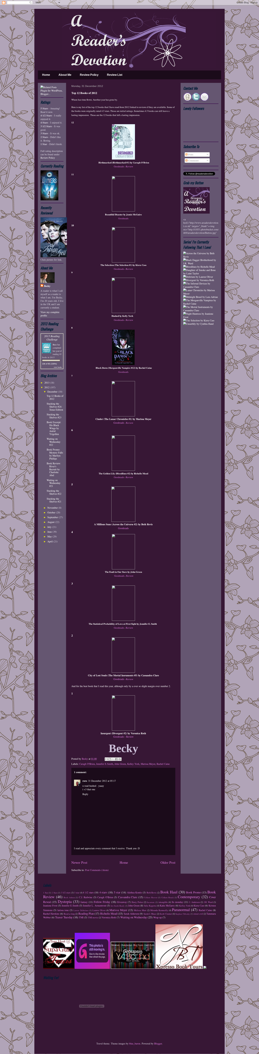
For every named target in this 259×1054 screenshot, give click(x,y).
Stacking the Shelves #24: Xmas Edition (55, 406)
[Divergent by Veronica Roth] (198, 280)
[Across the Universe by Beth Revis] (200, 256)
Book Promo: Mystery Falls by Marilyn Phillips (55, 454)
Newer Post (79, 862)
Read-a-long (69, 913)
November (52, 507)
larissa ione (63, 910)
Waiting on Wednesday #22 (53, 441)
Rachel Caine (163, 764)
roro (84, 781)
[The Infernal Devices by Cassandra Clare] (200, 286)
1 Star (45, 892)
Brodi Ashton (69, 897)
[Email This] (106, 759)
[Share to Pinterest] (120, 759)
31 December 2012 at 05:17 (102, 780)
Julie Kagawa (150, 905)
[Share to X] (113, 759)
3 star (76, 892)
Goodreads (119, 166)
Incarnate (151, 902)
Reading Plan (86, 913)
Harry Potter (137, 902)
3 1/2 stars (65, 892)
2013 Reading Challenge (52, 337)
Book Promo (193, 892)
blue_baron (134, 1043)
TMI (81, 917)
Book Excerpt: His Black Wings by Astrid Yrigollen (54, 428)
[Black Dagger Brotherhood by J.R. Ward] (200, 263)
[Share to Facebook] (116, 759)
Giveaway (122, 902)
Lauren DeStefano (80, 910)
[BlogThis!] (110, 759)
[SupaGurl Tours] (58, 968)
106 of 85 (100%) (49, 364)
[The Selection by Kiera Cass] (198, 320)
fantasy (84, 902)
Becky (85, 758)
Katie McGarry (167, 905)
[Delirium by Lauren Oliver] (198, 276)
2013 (47, 382)
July (49, 527)
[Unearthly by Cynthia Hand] (198, 323)
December (52, 391)
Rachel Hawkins (51, 913)
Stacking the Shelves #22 (54, 492)
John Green (120, 764)
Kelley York (133, 764)
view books (58, 367)
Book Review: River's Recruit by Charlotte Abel (54, 469)
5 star (117, 892)
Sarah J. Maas (150, 913)
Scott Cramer (166, 913)
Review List (114, 74)
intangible (163, 902)
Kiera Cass (199, 905)
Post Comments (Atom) (97, 870)
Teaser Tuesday (64, 917)
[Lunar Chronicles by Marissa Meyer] (200, 293)
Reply (85, 794)
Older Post (168, 862)
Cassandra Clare (127, 897)
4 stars (103, 892)
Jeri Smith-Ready (118, 905)
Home (46, 74)
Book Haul (169, 891)
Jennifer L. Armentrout (94, 905)
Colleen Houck (167, 897)
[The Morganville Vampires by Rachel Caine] (200, 303)
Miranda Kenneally (159, 910)
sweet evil (198, 913)
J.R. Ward (208, 902)
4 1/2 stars (88, 892)
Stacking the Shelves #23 (54, 416)
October (51, 512)
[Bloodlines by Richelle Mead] (199, 266)
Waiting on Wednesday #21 (53, 483)
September (53, 517)
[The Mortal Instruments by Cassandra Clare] (200, 310)
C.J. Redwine (85, 897)
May (50, 536)
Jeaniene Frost (50, 905)
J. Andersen (194, 902)
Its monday (177, 902)
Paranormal (181, 909)
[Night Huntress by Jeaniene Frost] (200, 317)
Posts (190, 154)
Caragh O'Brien (87, 764)
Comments (193, 160)
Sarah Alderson (131, 913)
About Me (64, 74)
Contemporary (189, 896)
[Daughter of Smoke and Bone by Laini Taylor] (200, 273)
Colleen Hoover (150, 897)
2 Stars (54, 892)
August (51, 522)
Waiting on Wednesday (133, 917)
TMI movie (93, 917)
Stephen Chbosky (182, 913)
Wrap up (157, 917)
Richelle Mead (108, 913)
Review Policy (89, 74)
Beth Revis (152, 892)
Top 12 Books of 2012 (55, 397)
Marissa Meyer (148, 764)
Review (129, 166)
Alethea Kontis (134, 892)
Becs (55, 344)
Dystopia (65, 901)
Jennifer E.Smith (104, 764)
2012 (47, 387)
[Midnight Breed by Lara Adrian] (200, 297)
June (50, 531)
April (50, 541)
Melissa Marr (140, 910)
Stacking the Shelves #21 (54, 500)
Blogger (158, 1043)
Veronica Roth (109, 917)
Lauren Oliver (98, 910)
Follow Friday (102, 902)
